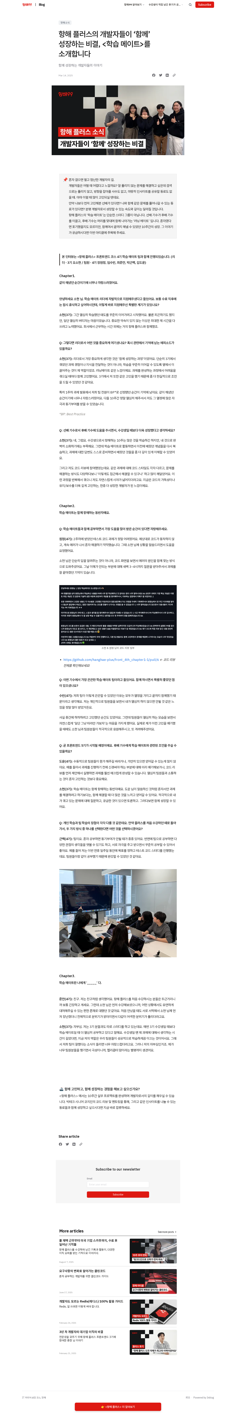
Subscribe (118, 1194)
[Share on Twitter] (160, 75)
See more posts (166, 1231)
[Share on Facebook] (154, 75)
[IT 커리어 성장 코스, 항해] (27, 4)
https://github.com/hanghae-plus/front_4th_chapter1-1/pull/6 (111, 660)
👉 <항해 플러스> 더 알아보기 (118, 1407)
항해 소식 (65, 22)
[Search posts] (190, 5)
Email (89, 1178)
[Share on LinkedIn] (167, 75)
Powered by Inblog (203, 1397)
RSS (188, 1397)
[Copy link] (174, 75)
